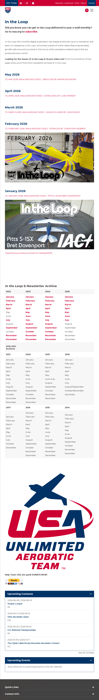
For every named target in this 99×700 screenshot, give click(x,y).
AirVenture (69, 3)
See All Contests (86, 653)
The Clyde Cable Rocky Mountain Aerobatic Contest (33, 643)
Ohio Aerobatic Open (18, 617)
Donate (91, 3)
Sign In (83, 3)
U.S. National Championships (21, 630)
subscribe (31, 31)
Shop (77, 3)
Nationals (59, 3)
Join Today (11, 3)
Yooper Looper (15, 604)
